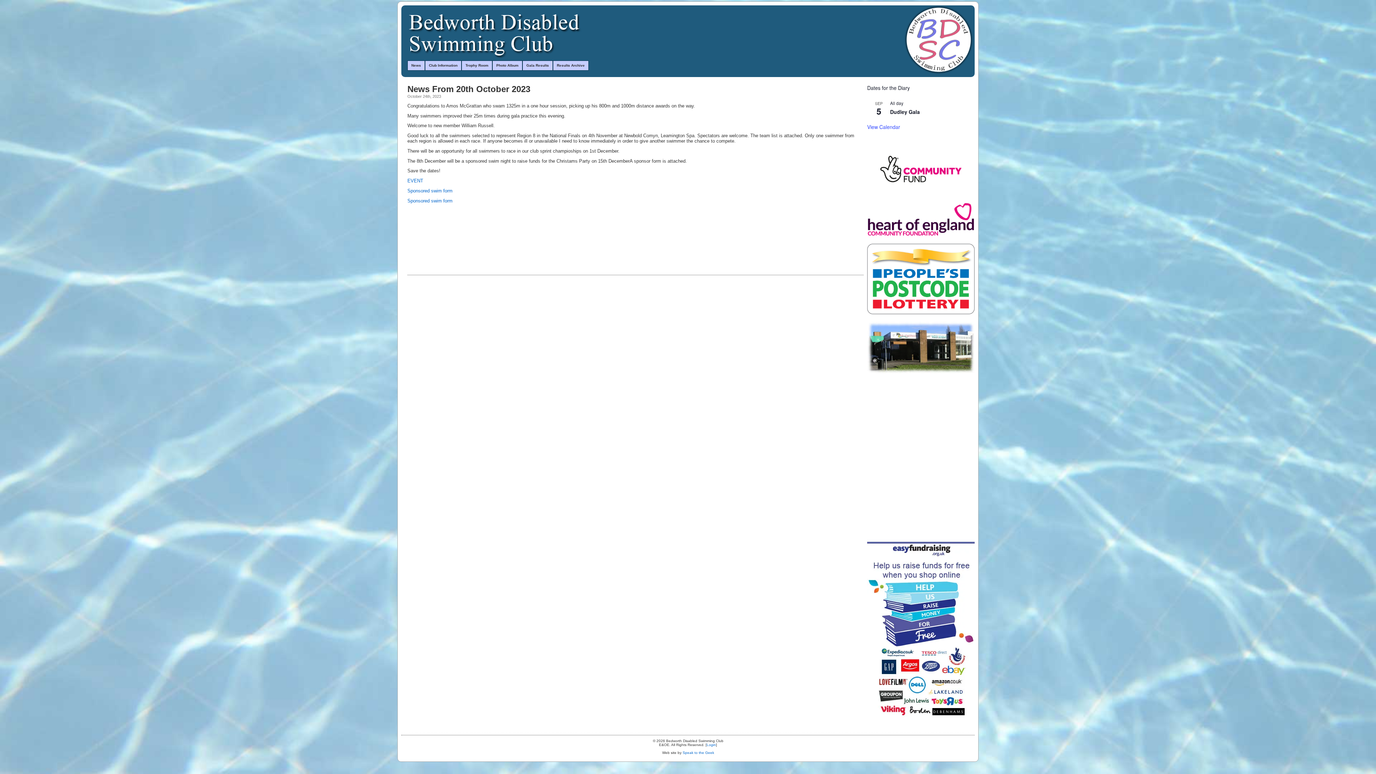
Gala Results (537, 65)
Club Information (443, 65)
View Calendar (883, 126)
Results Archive (571, 65)
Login (711, 745)
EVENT (415, 180)
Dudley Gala (905, 111)
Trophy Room (476, 65)
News (416, 65)
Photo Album (507, 65)
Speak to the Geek (698, 753)
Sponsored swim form (430, 191)
